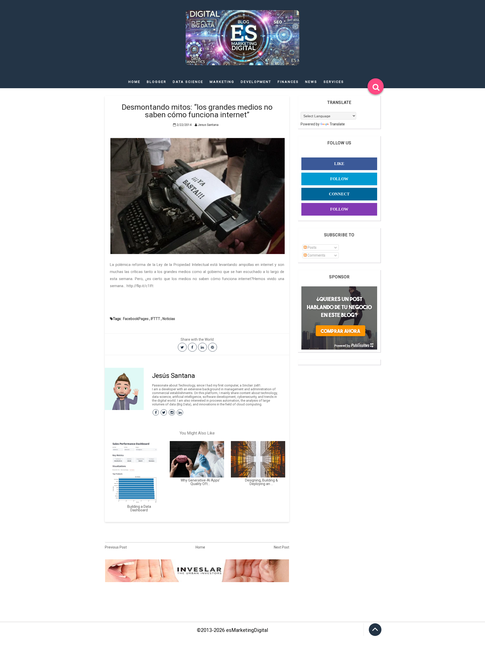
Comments (316, 255)
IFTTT (155, 319)
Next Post (281, 547)
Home (134, 82)
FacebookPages (136, 319)
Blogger (156, 82)
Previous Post (116, 547)
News (311, 82)
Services (334, 82)
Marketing (222, 82)
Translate (337, 124)
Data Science (188, 82)
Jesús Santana (173, 375)
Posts (312, 247)
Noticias (168, 319)
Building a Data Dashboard (139, 508)
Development (256, 82)
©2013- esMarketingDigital (232, 630)
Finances (288, 82)
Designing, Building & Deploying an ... (261, 482)
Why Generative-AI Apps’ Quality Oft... (200, 482)
